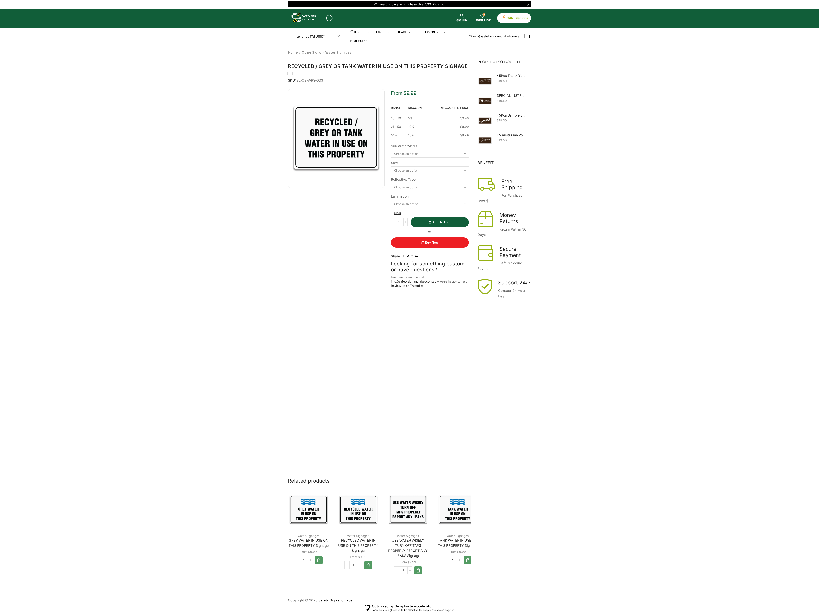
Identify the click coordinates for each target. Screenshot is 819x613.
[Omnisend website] (409, 342)
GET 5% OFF (409, 316)
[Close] (468, 266)
